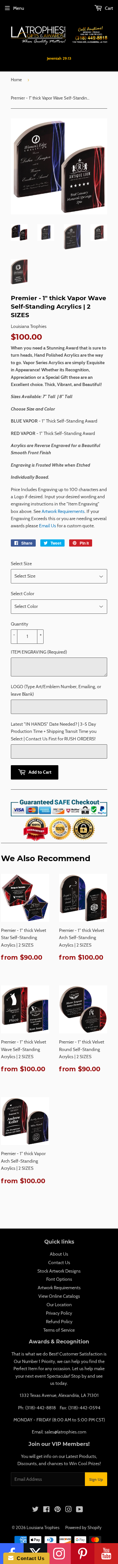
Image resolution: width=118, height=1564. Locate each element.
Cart (108, 8)
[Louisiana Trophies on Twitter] (35, 1510)
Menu (18, 8)
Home (16, 79)
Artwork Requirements (63, 511)
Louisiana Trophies (43, 1527)
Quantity (19, 624)
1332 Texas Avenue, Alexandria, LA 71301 (59, 1395)
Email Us (47, 526)
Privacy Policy (59, 1313)
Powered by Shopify (83, 1527)
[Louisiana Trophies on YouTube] (79, 1510)
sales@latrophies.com (65, 1432)
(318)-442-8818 (40, 1408)
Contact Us (59, 1262)
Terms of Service (59, 1330)
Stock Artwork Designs (59, 1271)
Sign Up (96, 1479)
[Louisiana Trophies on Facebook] (46, 1510)
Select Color (22, 593)
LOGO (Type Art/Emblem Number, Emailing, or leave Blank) (56, 690)
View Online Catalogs (59, 1296)
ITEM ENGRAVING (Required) (39, 652)
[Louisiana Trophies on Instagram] (68, 1510)
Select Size (21, 563)
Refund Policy (59, 1321)
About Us (59, 1254)
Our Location (59, 1305)
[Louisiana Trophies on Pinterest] (57, 1510)
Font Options (59, 1279)
